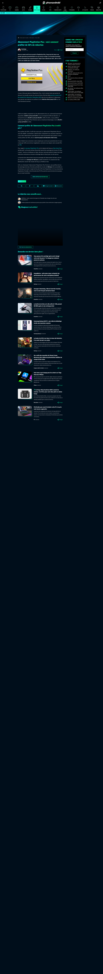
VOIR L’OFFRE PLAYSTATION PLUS (40, 177)
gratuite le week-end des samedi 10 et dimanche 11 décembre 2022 (39, 96)
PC (10, 10)
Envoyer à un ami (49, 186)
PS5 (20, 145)
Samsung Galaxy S (37, 333)
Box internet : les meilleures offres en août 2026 (75, 88)
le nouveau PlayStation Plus (31, 148)
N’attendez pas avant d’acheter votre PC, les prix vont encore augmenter (48, 408)
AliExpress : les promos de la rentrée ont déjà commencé (74, 64)
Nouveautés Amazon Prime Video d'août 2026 (75, 85)
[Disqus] (40, 228)
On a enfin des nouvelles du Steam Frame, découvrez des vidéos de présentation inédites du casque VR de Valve (48, 357)
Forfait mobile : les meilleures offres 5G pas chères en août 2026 (75, 92)
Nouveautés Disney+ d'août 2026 (75, 83)
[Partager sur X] (21, 186)
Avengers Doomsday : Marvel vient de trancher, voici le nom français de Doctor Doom (47, 290)
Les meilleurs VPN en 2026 (74, 99)
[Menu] (2, 2)
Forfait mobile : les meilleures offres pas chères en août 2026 (75, 95)
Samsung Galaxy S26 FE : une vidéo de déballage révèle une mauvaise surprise (48, 322)
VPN (50, 10)
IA (78, 10)
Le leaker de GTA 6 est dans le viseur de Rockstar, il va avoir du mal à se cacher (48, 339)
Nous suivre (59, 186)
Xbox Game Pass (57, 148)
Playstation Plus (22, 181)
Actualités (85, 10)
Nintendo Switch (9, 13)
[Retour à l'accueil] (51, 2)
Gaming (17, 10)
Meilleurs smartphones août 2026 (75, 97)
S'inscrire (74, 53)
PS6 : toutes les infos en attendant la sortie (75, 78)
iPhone (35, 385)
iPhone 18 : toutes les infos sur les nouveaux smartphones (75, 73)
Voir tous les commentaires (25, 247)
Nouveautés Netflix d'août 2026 (75, 81)
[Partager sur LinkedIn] (38, 186)
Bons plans (37, 10)
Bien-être (98, 10)
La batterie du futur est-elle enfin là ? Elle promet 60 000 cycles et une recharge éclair (48, 305)
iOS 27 (69, 76)
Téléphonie (3, 10)
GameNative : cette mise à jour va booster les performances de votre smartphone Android (47, 274)
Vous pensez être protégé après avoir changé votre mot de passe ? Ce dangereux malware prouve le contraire (46, 258)
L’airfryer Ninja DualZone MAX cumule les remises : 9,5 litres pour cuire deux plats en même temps (48, 392)
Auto (23, 10)
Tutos (43, 10)
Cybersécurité (57, 10)
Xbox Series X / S (19, 13)
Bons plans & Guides (24, 37)
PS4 (14, 13)
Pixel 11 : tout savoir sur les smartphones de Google (74, 67)
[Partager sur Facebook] (29, 186)
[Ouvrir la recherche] (100, 2)
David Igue (23, 49)
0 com (55, 50)
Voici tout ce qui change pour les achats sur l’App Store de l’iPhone (47, 373)
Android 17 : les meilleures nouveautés (73, 70)
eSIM (64, 10)
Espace (30, 10)
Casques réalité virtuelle (39, 368)
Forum (92, 10)
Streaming (72, 10)
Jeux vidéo (37, 37)
